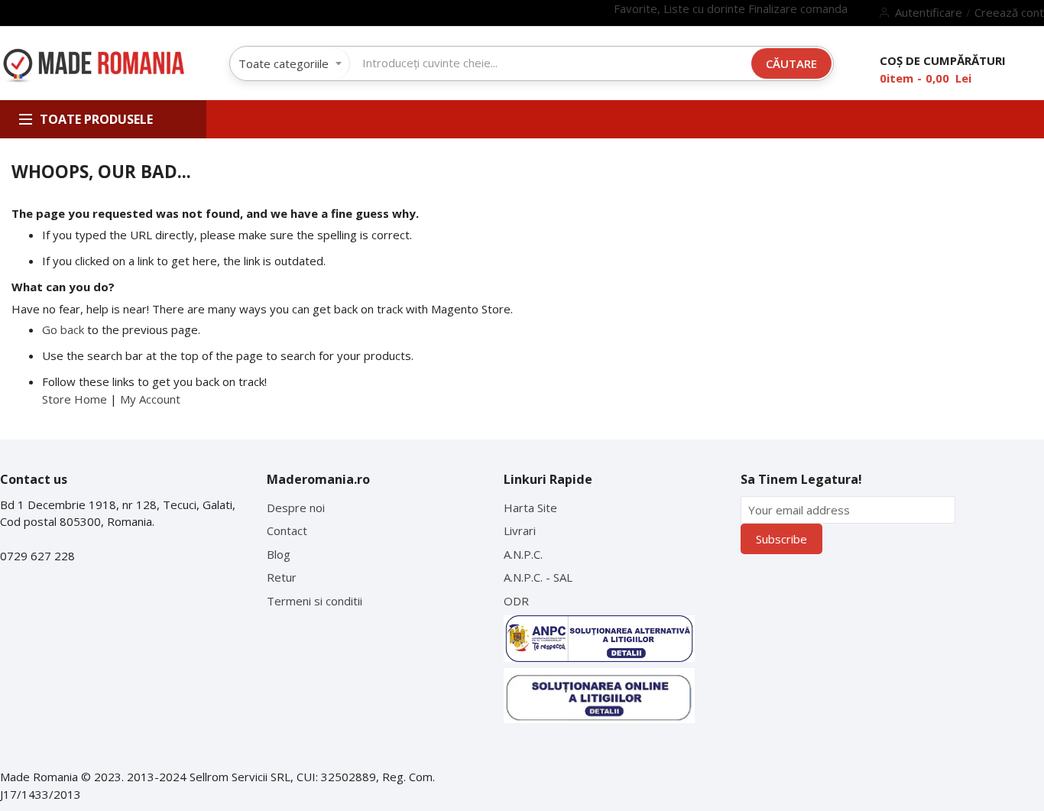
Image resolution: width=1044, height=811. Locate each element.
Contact (287, 530)
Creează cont (1009, 12)
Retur (282, 577)
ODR (516, 600)
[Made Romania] (93, 66)
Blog (278, 554)
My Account (150, 399)
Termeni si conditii (314, 600)
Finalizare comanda (798, 8)
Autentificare (928, 12)
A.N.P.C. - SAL (538, 577)
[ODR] (599, 696)
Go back (63, 329)
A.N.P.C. (523, 554)
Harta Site (530, 507)
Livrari (520, 530)
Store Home (74, 399)
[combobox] (551, 62)
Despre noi (296, 507)
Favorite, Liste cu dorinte (681, 8)
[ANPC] (599, 638)
